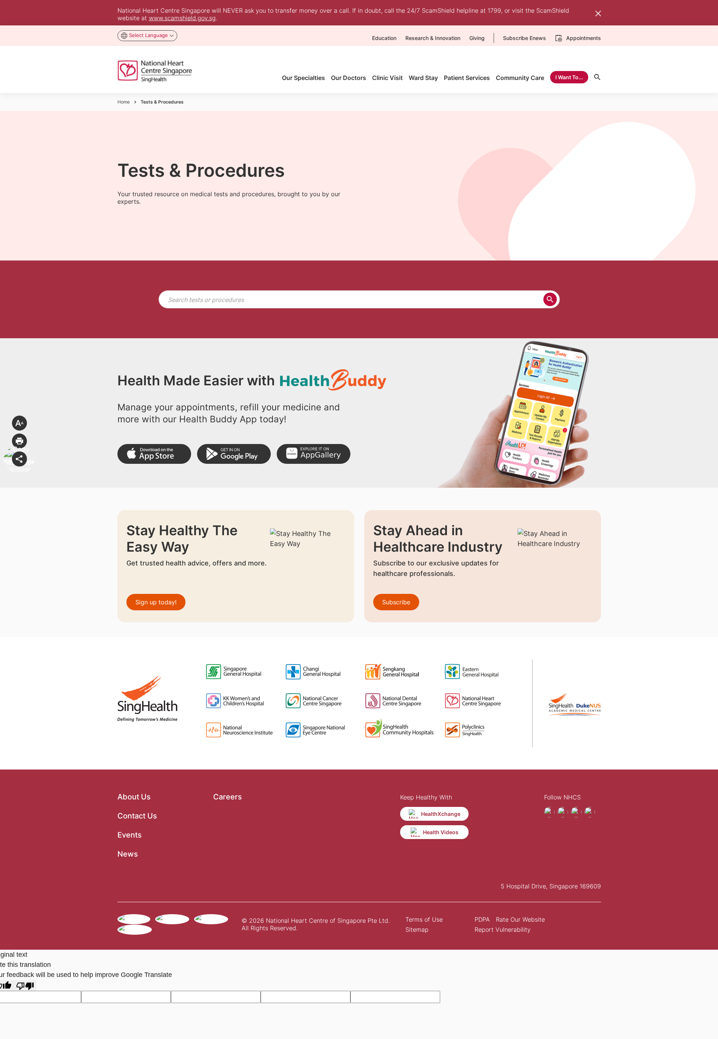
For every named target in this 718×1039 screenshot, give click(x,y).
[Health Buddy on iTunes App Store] (154, 454)
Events (129, 834)
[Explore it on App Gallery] (313, 454)
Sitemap (417, 929)
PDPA (482, 919)
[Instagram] (563, 812)
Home (123, 102)
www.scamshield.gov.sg (182, 18)
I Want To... (569, 77)
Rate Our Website (520, 919)
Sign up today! (156, 602)
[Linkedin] (589, 812)
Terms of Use (424, 919)
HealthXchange (440, 814)
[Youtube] (576, 812)
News (127, 854)
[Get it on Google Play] (234, 454)
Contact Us (137, 815)
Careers (227, 796)
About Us (134, 796)
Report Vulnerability (503, 929)
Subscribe (396, 602)
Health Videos (440, 832)
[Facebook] (549, 812)
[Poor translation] (25, 985)
